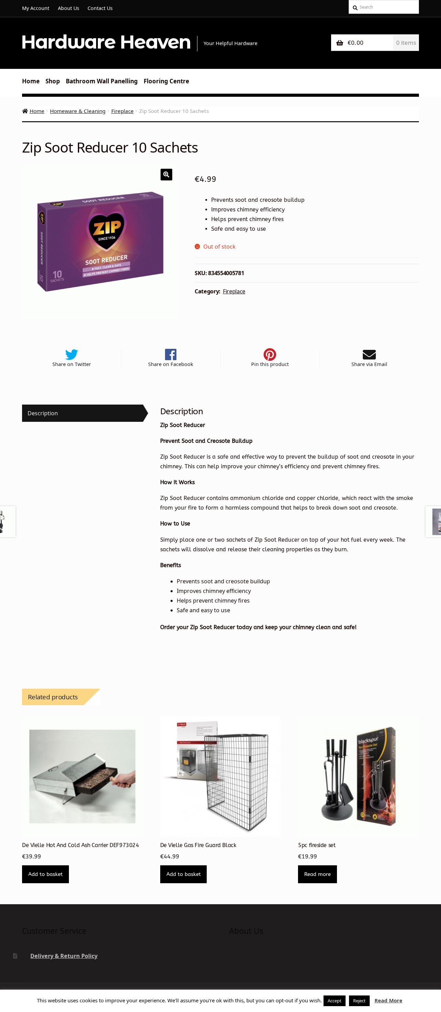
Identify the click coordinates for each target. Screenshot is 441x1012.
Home (31, 81)
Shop (52, 81)
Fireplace (122, 110)
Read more (317, 874)
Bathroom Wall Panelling (102, 81)
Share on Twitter (71, 364)
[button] (166, 174)
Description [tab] (43, 413)
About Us (68, 8)
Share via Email (369, 364)
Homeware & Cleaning (77, 110)
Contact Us (100, 8)
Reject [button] (359, 1001)
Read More (388, 1000)
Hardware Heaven (106, 41)
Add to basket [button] (45, 874)
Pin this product (270, 364)
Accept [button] (334, 1001)
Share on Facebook (170, 364)
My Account (35, 8)
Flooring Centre (166, 81)
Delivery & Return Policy (64, 956)
